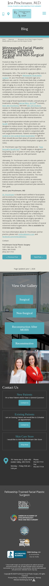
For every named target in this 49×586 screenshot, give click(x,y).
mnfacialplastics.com (26, 234)
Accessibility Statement (26, 578)
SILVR (30, 580)
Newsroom (11, 39)
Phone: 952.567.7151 (38, 460)
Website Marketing (20, 580)
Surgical (24, 299)
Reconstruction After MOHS (24, 328)
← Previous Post (12, 257)
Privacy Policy (12, 578)
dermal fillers (24, 103)
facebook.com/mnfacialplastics (14, 236)
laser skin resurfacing (10, 105)
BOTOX (33, 103)
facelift (5, 124)
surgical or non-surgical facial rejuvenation (18, 136)
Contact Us (24, 403)
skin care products (34, 105)
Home (4, 39)
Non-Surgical (24, 313)
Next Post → (38, 257)
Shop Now (24, 445)
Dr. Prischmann (8, 194)
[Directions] (9, 13)
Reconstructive (24, 343)
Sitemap (38, 578)
